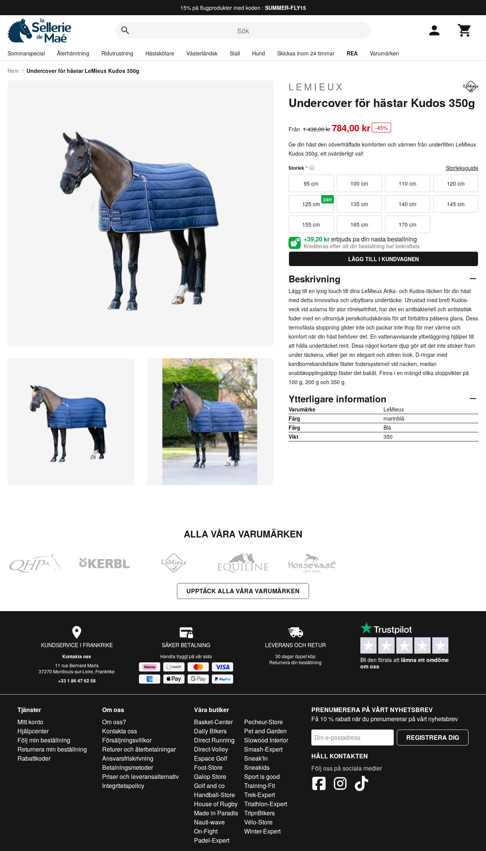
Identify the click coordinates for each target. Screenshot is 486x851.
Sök (243, 30)
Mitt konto (30, 721)
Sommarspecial (26, 53)
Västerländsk (202, 53)
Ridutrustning (117, 53)
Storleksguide (462, 168)
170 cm (408, 224)
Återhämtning (73, 53)
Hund (258, 53)
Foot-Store (208, 767)
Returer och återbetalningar (139, 749)
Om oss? (114, 721)
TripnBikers (259, 812)
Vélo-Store (258, 822)
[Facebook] (319, 784)
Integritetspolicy (123, 785)
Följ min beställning (43, 740)
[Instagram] (340, 784)
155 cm (311, 224)
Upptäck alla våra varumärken (243, 590)
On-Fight (206, 831)
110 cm (408, 183)
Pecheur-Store (263, 721)
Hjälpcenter (33, 731)
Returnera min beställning (52, 749)
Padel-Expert (211, 840)
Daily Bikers (210, 731)
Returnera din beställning (295, 662)
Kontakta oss (76, 656)
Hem (13, 70)
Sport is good (262, 776)
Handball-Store (214, 794)
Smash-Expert (263, 749)
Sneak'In (256, 758)
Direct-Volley (211, 749)
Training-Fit (259, 785)
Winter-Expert (262, 831)
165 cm (359, 224)
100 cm (359, 183)
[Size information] (311, 167)
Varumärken (384, 53)
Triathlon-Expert (265, 803)
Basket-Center (213, 721)
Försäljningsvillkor (126, 740)
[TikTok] (361, 784)
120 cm (456, 183)
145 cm (456, 204)
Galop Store (210, 776)
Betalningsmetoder (127, 767)
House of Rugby (216, 803)
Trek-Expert (259, 794)
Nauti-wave (209, 822)
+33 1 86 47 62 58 (77, 680)
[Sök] (125, 30)
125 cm (317, 202)
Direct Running (214, 740)
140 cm (408, 204)
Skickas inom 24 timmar (306, 53)
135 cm (359, 204)
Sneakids (257, 767)
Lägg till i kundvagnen (383, 259)
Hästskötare (159, 53)
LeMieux (316, 86)
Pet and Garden (265, 731)
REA (352, 53)
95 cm (311, 183)
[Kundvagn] (464, 30)
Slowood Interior (266, 740)
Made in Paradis (216, 812)
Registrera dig (432, 737)
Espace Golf (210, 758)
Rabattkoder (33, 758)
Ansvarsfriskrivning (127, 758)
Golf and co (209, 785)
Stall (235, 53)
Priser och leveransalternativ (140, 776)
